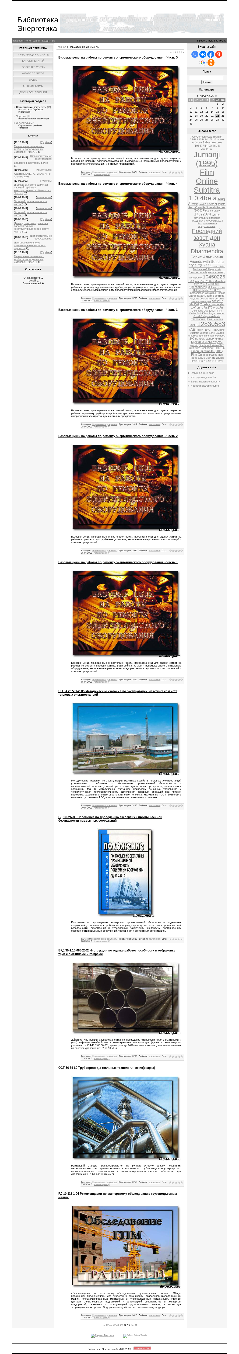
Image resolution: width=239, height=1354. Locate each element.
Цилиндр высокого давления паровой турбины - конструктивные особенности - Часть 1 (32, 227)
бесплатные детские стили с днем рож (207, 300)
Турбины (46, 142)
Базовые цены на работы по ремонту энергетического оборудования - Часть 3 (118, 310)
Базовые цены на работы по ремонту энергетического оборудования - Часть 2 (118, 436)
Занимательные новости (205, 381)
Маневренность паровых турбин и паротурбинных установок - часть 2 (29, 149)
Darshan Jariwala (209, 345)
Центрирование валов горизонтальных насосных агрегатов (30, 245)
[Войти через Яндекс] (218, 54)
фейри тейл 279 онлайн (207, 307)
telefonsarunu (198, 319)
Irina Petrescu (215, 319)
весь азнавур (216, 272)
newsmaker (154, 172)
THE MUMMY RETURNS (207, 290)
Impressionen (196, 293)
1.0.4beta (203, 198)
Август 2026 (207, 95)
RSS (52, 40)
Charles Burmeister (212, 304)
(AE (192, 329)
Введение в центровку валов (31, 162)
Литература (23, 123)
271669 (219, 360)
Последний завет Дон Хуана (207, 238)
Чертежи (21, 116)
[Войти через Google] (203, 62)
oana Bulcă (219, 266)
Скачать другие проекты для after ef (207, 359)
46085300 (213, 284)
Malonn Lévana (216, 287)
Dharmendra (207, 251)
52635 (201, 357)
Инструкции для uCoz (203, 377)
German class (204, 136)
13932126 (219, 348)
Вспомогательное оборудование (41, 157)
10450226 (214, 277)
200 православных (202, 338)
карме (221, 204)
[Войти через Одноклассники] (210, 62)
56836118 (217, 301)
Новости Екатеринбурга (205, 385)
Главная (18, 40)
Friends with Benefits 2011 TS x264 (206, 264)
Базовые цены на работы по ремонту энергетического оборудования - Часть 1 (118, 562)
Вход (45, 40)
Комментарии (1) (102, 1058)
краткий (217, 136)
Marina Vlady (212, 210)
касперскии (195, 277)
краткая (219, 338)
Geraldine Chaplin (215, 293)
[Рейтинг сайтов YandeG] (135, 1335)
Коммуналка (44, 169)
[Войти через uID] (194, 54)
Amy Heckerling (204, 348)
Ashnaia (215, 316)
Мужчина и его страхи (206, 342)
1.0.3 (191, 281)
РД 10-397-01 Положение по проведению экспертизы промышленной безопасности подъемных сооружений (110, 818)
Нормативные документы (31, 107)
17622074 (202, 214)
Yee (193, 136)
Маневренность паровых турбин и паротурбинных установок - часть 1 (29, 259)
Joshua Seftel (207, 332)
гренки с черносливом (212, 335)
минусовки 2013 (213, 220)
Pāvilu (193, 325)
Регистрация (32, 40)
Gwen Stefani (208, 204)
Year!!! (203, 284)
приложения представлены (207, 225)
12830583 (211, 323)
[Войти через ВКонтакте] (202, 54)
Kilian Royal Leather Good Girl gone (209, 315)
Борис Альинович (207, 257)
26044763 (206, 148)
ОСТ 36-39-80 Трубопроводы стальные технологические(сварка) (106, 1067)
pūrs (199, 223)
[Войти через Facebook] (210, 54)
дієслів (194, 345)
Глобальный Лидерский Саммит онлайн (205, 271)
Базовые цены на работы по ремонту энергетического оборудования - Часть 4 (118, 183)
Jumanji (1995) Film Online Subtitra (207, 172)
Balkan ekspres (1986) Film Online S (208, 144)
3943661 (194, 304)
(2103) (192, 295)
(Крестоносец (198, 287)
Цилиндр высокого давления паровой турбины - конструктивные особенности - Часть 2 (32, 188)
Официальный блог (202, 372)
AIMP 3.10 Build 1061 (202, 139)
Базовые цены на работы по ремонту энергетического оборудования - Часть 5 (118, 57)
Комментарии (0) (102, 174)
